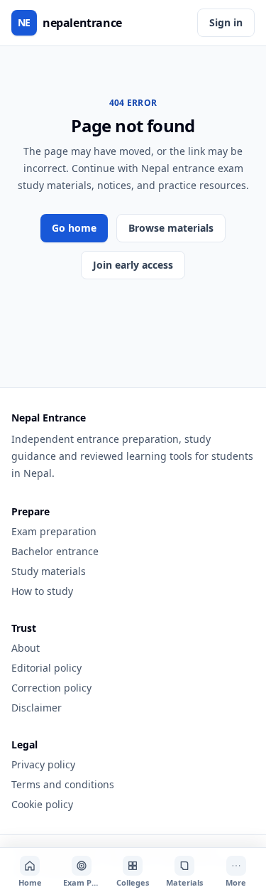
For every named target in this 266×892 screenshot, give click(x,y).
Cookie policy (42, 804)
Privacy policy (43, 764)
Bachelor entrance (55, 551)
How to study (42, 591)
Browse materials (171, 228)
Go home (74, 228)
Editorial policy (46, 668)
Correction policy (51, 687)
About (25, 648)
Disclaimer (36, 707)
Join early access (133, 265)
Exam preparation (53, 531)
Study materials (48, 571)
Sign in (226, 22)
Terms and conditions (62, 784)
